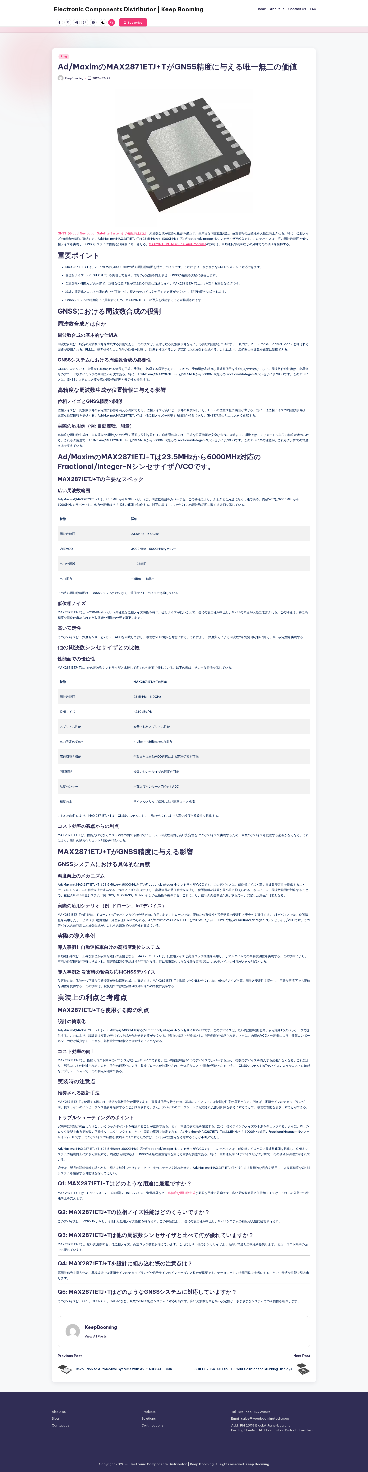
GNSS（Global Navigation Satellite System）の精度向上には (102, 233)
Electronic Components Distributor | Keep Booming (128, 9)
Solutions (148, 1418)
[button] (133, 22)
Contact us (60, 1425)
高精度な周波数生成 (181, 1193)
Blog (64, 56)
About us (59, 1412)
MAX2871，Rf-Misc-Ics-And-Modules (177, 244)
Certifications (152, 1425)
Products (148, 1412)
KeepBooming (101, 1327)
